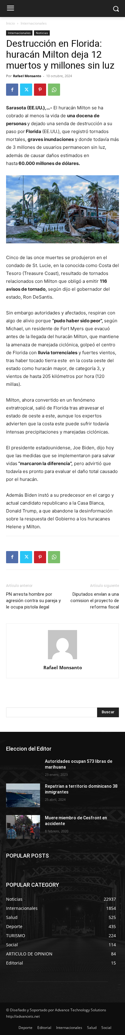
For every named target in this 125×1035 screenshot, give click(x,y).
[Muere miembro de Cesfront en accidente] (23, 827)
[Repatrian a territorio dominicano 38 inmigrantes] (23, 795)
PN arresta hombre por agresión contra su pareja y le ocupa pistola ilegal (33, 600)
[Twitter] (26, 90)
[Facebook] (12, 90)
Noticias (42, 33)
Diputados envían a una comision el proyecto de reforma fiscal (94, 600)
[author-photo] (62, 659)
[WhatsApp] (54, 90)
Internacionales (34, 23)
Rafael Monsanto (27, 76)
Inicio (10, 23)
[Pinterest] (40, 90)
